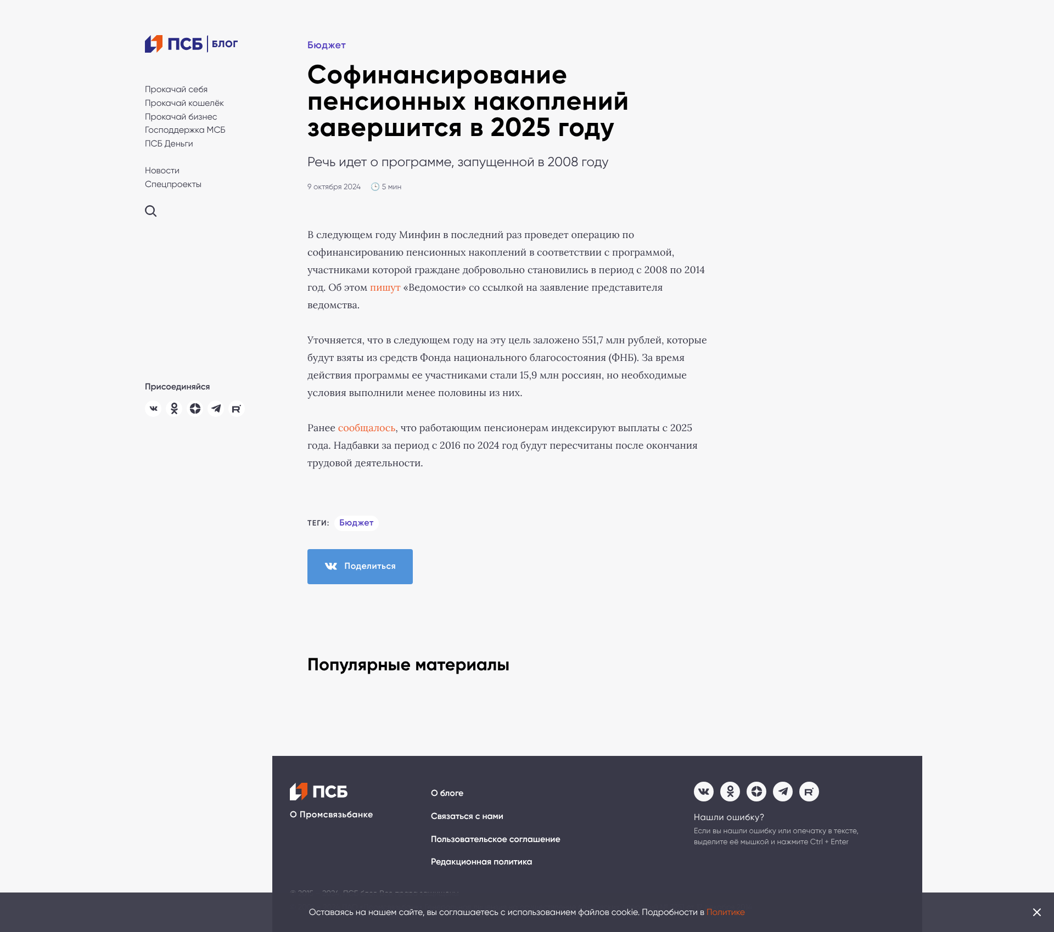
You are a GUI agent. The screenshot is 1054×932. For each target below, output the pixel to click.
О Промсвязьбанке (331, 815)
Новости (162, 170)
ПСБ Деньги (169, 143)
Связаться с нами (467, 816)
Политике (726, 912)
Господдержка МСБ (185, 130)
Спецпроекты (173, 184)
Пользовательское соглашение (495, 839)
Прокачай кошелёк (184, 103)
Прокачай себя (176, 89)
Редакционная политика (481, 862)
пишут (385, 287)
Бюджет (326, 45)
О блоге (447, 793)
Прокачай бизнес (181, 116)
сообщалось (367, 428)
